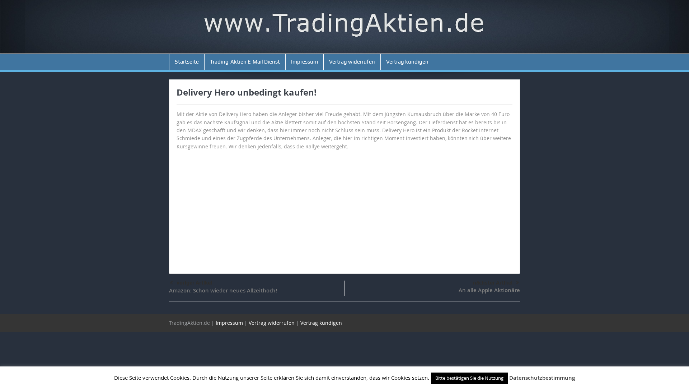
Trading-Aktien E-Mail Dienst (245, 62)
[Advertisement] (344, 208)
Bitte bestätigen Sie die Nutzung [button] (469, 378)
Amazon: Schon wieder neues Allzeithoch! (223, 290)
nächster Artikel (492, 283)
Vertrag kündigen (407, 62)
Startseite (187, 62)
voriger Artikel (194, 283)
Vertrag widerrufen (352, 62)
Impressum (304, 62)
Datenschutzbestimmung (542, 378)
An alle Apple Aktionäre (489, 290)
